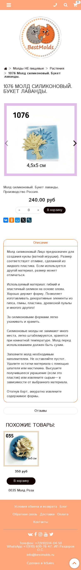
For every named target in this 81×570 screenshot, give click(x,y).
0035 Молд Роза (21, 490)
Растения (57, 68)
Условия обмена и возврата (35, 506)
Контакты (40, 522)
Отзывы (40, 410)
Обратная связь (25, 514)
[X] (23, 220)
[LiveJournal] (29, 220)
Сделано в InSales (40, 563)
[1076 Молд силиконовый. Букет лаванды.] (40, 139)
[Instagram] (40, 534)
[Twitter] (51, 534)
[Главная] (5, 69)
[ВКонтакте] (5, 220)
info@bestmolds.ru (40, 555)
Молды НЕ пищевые (28, 68)
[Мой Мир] (17, 220)
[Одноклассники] (11, 220)
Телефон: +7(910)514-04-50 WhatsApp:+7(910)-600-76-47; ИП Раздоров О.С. (40, 546)
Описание (40, 242)
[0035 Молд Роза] (21, 449)
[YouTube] (46, 534)
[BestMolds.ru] (40, 37)
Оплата (62, 514)
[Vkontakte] (30, 534)
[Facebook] (35, 534)
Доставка (47, 514)
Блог (63, 506)
